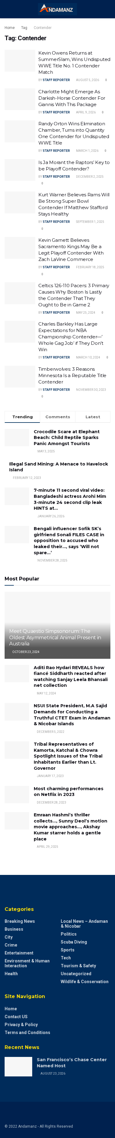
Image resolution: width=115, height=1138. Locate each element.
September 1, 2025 (89, 221)
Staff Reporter (56, 80)
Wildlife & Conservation (85, 981)
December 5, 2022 (50, 731)
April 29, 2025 (47, 846)
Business (14, 929)
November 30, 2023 (90, 389)
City (9, 937)
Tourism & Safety (78, 965)
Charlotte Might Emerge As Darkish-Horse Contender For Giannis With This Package (71, 98)
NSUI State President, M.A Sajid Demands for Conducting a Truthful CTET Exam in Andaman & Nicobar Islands (72, 714)
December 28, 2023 (51, 802)
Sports (68, 949)
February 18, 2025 (89, 267)
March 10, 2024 (87, 357)
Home (10, 28)
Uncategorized (76, 973)
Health (11, 973)
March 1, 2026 (86, 150)
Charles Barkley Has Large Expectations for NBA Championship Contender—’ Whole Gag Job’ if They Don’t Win (70, 336)
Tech (66, 957)
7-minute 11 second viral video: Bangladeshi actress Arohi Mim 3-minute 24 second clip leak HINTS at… (70, 499)
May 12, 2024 (46, 693)
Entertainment (19, 953)
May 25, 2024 (85, 312)
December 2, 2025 (89, 176)
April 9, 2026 (85, 112)
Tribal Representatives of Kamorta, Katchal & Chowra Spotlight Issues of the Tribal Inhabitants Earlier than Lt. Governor (68, 756)
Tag (24, 28)
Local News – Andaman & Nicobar (84, 924)
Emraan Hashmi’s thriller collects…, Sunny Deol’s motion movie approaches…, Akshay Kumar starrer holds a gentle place (70, 826)
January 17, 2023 (50, 776)
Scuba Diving (74, 942)
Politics (69, 934)
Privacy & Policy (21, 1024)
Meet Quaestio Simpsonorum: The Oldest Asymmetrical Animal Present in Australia (55, 637)
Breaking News (20, 921)
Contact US (16, 1016)
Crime (11, 945)
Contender (43, 28)
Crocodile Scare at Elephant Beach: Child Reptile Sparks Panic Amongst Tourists (67, 437)
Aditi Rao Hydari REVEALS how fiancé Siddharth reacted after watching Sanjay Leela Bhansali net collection (71, 676)
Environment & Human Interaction (27, 963)
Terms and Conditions (27, 1032)
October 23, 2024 (26, 652)
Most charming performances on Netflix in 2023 (68, 791)
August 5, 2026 (87, 80)
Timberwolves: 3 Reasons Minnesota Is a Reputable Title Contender (72, 375)
